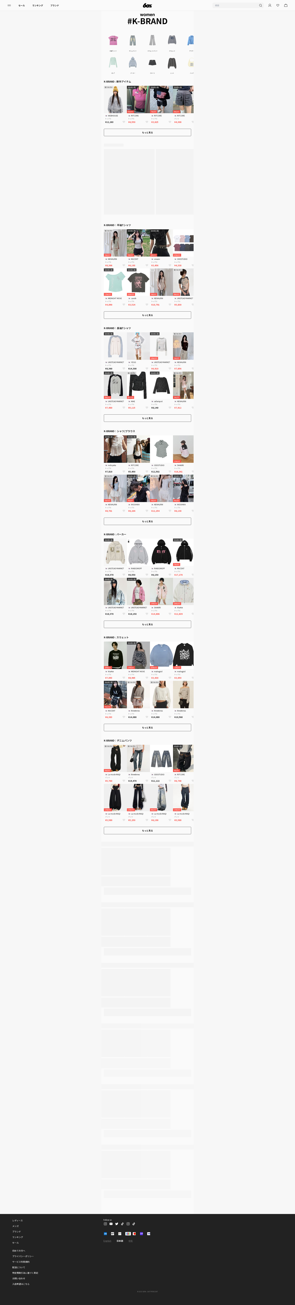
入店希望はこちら (21, 1283)
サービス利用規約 (21, 1261)
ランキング (37, 5)
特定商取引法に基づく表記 (25, 1272)
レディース (17, 1220)
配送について (18, 1267)
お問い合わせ (18, 1278)
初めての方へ (18, 1250)
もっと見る (147, 132)
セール (21, 5)
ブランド (54, 5)
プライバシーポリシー (23, 1256)
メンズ (15, 1226)
